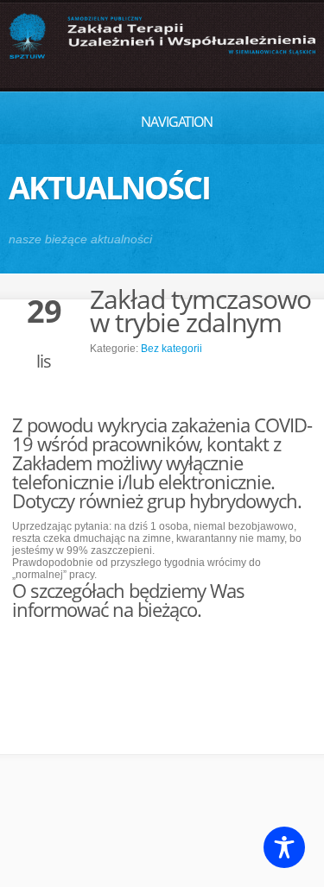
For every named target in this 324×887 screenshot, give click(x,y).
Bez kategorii (171, 349)
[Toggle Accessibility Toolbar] (284, 847)
